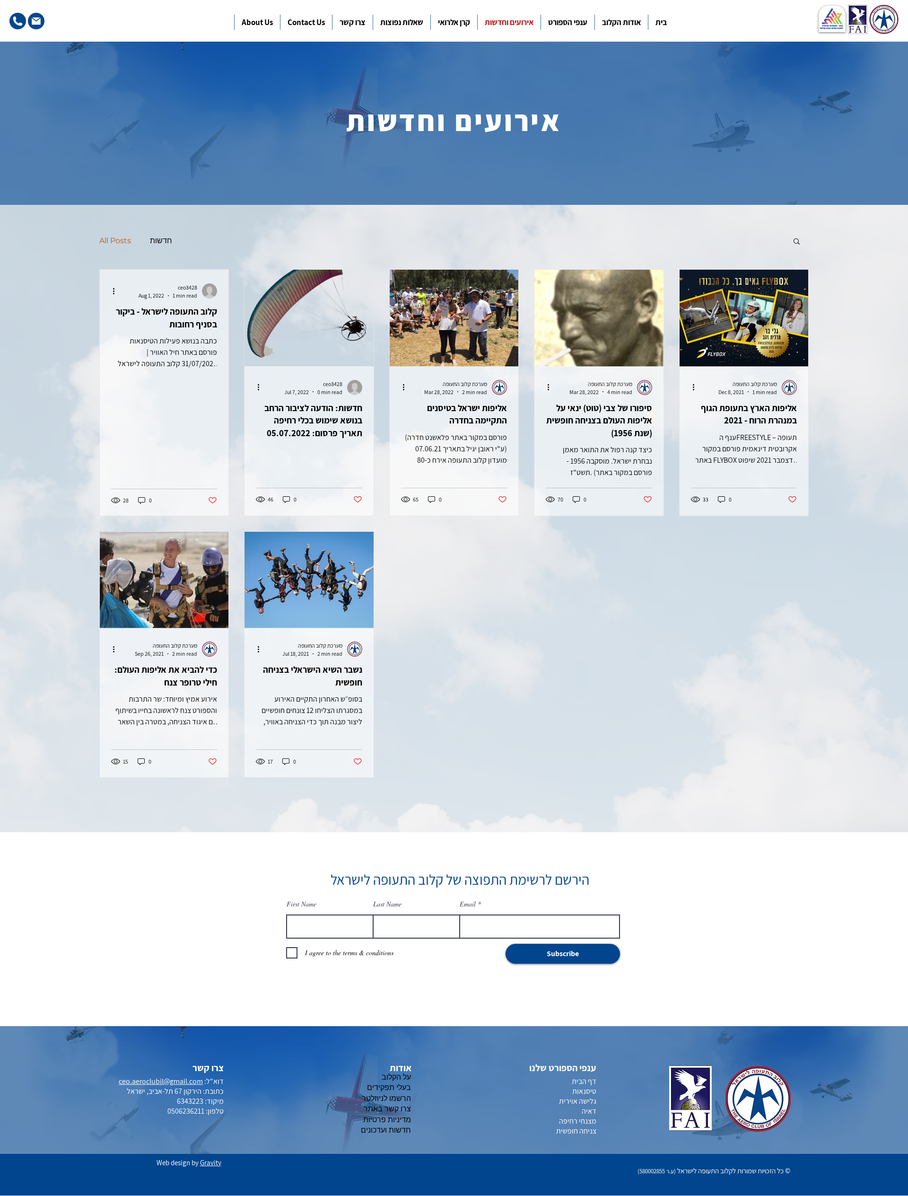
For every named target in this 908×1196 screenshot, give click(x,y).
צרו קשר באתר (387, 1108)
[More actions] (116, 291)
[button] (569, 20)
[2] (36, 21)
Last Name (387, 904)
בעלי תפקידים (389, 1087)
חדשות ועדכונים (386, 1130)
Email (468, 904)
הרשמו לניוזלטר (386, 1098)
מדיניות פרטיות (387, 1119)
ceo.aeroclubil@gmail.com (161, 1081)
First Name (301, 904)
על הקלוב (396, 1077)
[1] (17, 21)
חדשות (161, 240)
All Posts (115, 240)
